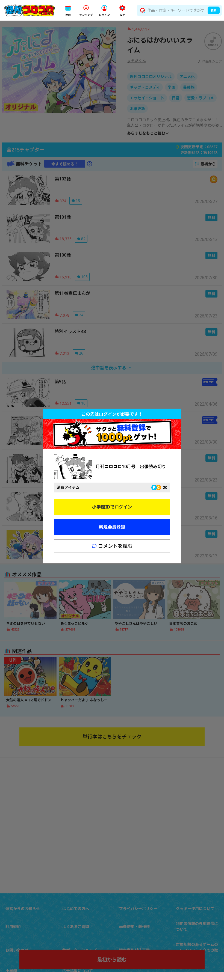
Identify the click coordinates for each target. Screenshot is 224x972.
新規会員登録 (112, 527)
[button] (68, 10)
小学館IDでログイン (112, 507)
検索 (213, 10)
